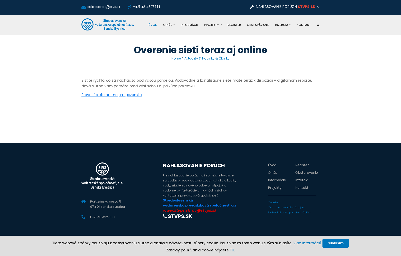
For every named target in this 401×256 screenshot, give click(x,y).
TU (232, 250)
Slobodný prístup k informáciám (289, 212)
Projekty (212, 25)
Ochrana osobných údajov (286, 207)
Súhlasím (336, 243)
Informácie (189, 25)
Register (234, 25)
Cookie (273, 202)
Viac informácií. (307, 243)
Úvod (152, 25)
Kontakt (304, 25)
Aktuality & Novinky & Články (207, 58)
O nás (168, 25)
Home (176, 58)
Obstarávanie (258, 25)
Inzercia (282, 25)
